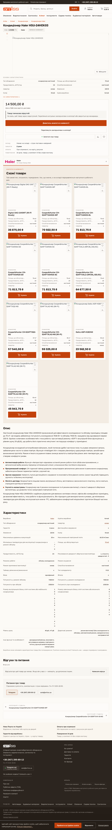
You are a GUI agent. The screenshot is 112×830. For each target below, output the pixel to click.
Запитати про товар (51, 137)
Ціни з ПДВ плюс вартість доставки (17, 108)
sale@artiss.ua (45, 692)
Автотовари (16, 804)
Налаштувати (103, 825)
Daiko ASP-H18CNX (84, 332)
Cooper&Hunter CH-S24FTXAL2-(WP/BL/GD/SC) (88, 273)
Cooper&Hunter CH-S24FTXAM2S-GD (17, 273)
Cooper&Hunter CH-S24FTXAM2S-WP (50, 214)
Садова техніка (89, 804)
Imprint (6, 797)
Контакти (67, 758)
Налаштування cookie (10, 817)
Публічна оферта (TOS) (12, 787)
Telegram (11, 692)
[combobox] (50, 8)
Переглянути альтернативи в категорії (56, 130)
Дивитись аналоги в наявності (56, 123)
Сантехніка (101, 804)
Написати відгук (98, 671)
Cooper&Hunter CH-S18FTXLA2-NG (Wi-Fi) (18, 392)
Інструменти (60, 804)
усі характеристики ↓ (11, 97)
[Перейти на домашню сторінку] (13, 9)
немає (107, 523)
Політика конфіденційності (13, 790)
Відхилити (89, 825)
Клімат (69, 804)
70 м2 (107, 542)
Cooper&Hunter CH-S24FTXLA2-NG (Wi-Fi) (52, 333)
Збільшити (102, 72)
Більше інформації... (25, 826)
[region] (56, 54)
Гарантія (67, 755)
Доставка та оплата (71, 752)
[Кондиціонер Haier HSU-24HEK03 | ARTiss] (60, 54)
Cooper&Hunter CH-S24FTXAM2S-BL (84, 214)
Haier (52, 518)
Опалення (78, 804)
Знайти (74, 8)
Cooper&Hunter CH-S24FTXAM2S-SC (50, 273)
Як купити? (68, 748)
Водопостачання (47, 804)
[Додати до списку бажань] (104, 136)
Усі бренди (68, 762)
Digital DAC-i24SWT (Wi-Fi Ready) (20, 214)
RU (79, 2)
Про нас (6, 784)
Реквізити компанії (10, 794)
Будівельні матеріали (31, 804)
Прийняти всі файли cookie (68, 825)
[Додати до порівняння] (98, 136)
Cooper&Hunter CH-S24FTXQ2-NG (22, 333)
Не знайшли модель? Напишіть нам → (17, 774)
